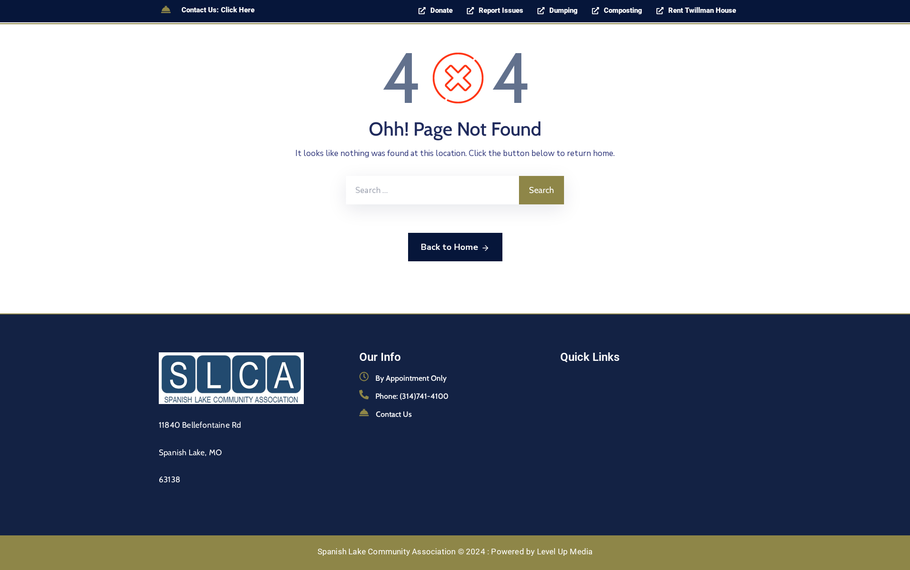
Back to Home (449, 247)
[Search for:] (432, 190)
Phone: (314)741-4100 (411, 396)
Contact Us (394, 414)
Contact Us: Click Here (218, 10)
